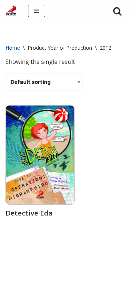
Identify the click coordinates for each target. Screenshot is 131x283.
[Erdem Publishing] (11, 11)
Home (12, 47)
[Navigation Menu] (36, 11)
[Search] (117, 11)
